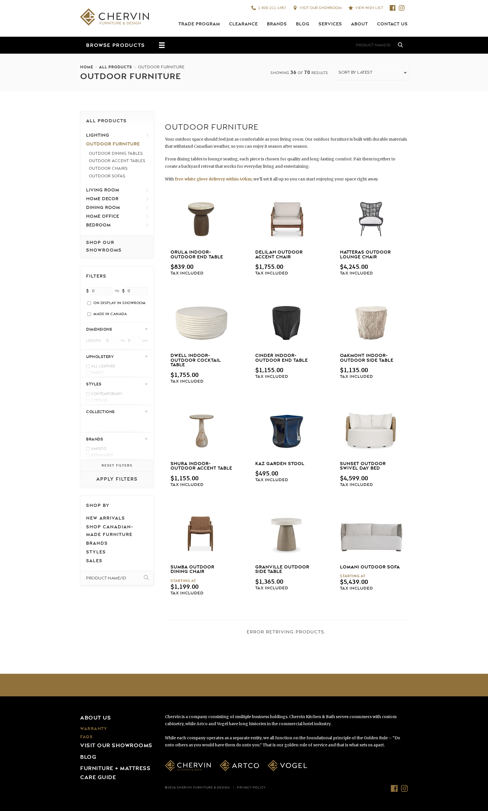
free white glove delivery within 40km (213, 179)
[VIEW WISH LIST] (325, 45)
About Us (95, 718)
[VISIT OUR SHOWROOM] (308, 45)
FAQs (86, 736)
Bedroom (98, 225)
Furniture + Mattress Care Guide (115, 773)
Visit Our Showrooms (116, 745)
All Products (115, 67)
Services (330, 24)
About (359, 24)
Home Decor (102, 198)
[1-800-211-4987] (292, 45)
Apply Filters (117, 479)
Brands (277, 24)
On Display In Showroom (119, 303)
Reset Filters (117, 465)
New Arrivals (105, 518)
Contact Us (392, 24)
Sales (94, 560)
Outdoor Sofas (107, 176)
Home (86, 67)
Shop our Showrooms (104, 246)
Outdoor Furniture (113, 144)
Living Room (102, 190)
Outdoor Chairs (108, 168)
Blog (303, 24)
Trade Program (199, 24)
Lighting (97, 135)
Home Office (102, 216)
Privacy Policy (251, 787)
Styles (96, 552)
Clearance (243, 24)
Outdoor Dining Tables (116, 153)
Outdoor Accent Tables (117, 161)
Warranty (93, 728)
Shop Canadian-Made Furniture (109, 530)
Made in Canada (110, 314)
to (117, 291)
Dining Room (103, 207)
